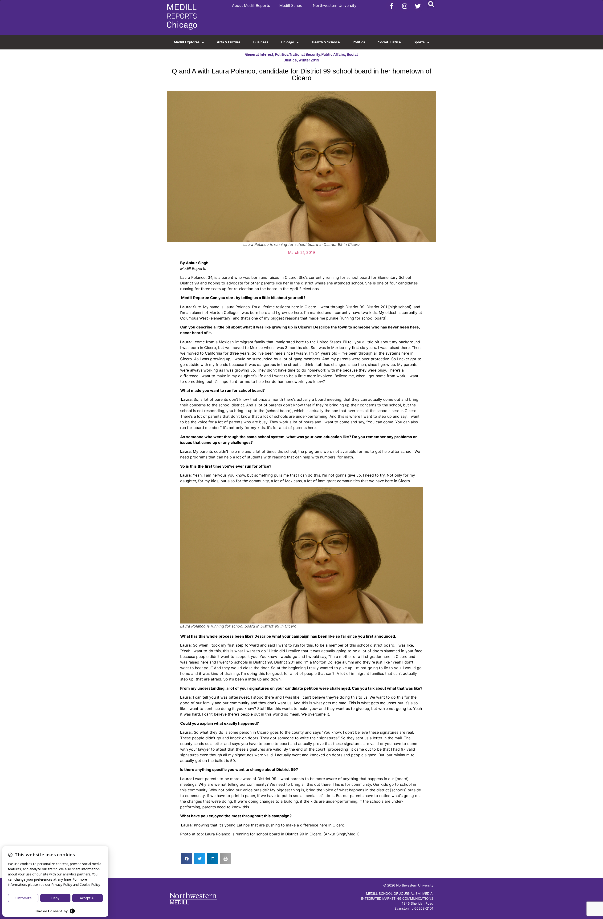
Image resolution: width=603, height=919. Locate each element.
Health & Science (326, 42)
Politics (359, 42)
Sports (419, 42)
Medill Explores (187, 42)
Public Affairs (333, 55)
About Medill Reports (251, 5)
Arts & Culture (228, 42)
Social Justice (389, 42)
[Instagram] (405, 6)
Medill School (291, 5)
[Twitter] (418, 6)
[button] (431, 4)
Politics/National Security (297, 55)
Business (260, 42)
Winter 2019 (308, 60)
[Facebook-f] (392, 6)
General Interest (259, 55)
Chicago (287, 42)
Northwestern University (334, 5)
